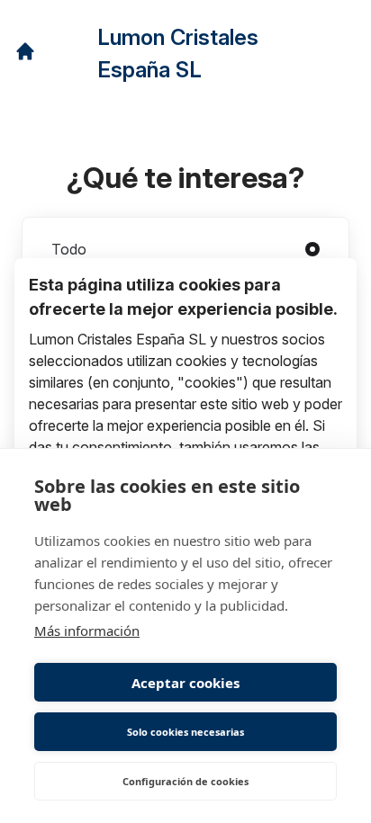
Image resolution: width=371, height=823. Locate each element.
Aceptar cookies (185, 683)
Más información (87, 631)
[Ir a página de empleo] (25, 51)
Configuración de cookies (185, 781)
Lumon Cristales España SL (177, 53)
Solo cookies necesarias (185, 731)
